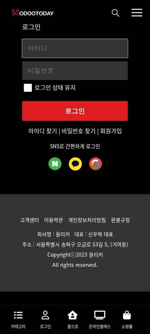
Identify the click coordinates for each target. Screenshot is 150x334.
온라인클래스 (100, 326)
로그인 (45, 326)
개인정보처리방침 (87, 219)
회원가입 (110, 130)
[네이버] (55, 163)
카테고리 (18, 326)
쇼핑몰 (127, 326)
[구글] (95, 163)
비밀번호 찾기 (78, 130)
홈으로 (72, 326)
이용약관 (54, 219)
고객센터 (30, 219)
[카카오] (75, 163)
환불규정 (120, 219)
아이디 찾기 (43, 130)
